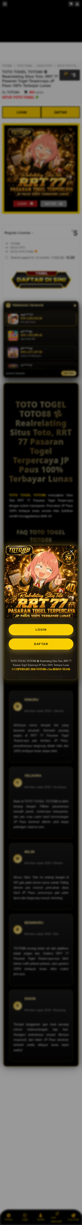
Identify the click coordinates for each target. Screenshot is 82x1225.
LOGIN (41, 629)
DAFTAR (41, 644)
